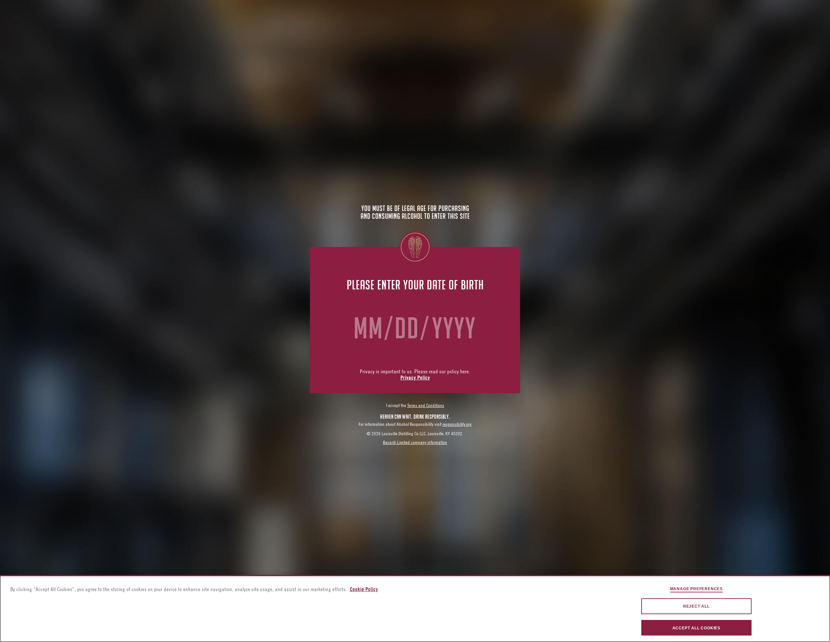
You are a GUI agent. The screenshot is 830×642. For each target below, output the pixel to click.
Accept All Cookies (696, 628)
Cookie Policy (364, 589)
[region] (415, 608)
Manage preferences (696, 589)
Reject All (696, 606)
